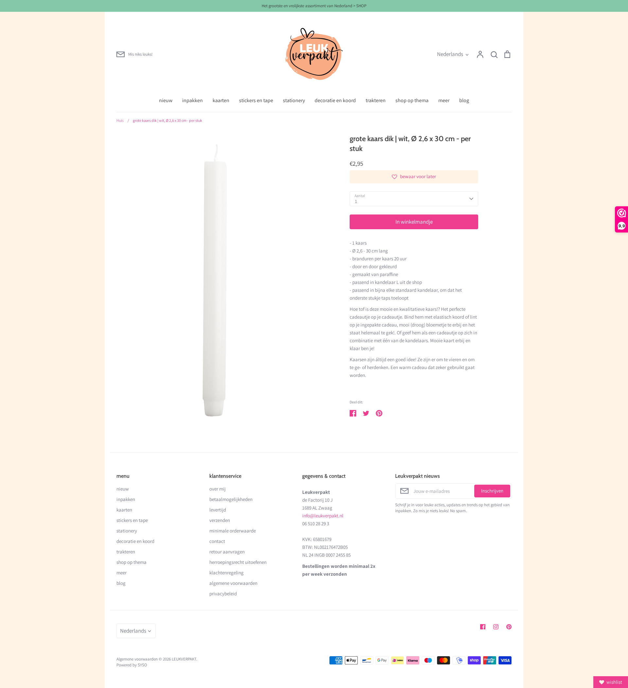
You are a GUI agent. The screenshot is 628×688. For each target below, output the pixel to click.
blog (464, 100)
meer (443, 100)
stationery (294, 100)
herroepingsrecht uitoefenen (238, 562)
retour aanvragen (227, 552)
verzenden (219, 520)
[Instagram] (495, 626)
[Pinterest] (508, 626)
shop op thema (411, 100)
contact (217, 541)
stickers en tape (256, 100)
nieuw (165, 100)
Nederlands (450, 54)
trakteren (376, 100)
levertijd (217, 510)
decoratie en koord (335, 100)
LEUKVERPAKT (184, 659)
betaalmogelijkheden (231, 499)
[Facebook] (482, 626)
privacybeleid (223, 593)
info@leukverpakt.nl (322, 515)
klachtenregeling (226, 572)
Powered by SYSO (131, 665)
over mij (217, 489)
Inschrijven (492, 491)
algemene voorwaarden (233, 583)
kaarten (221, 100)
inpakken (192, 100)
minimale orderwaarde (232, 531)
